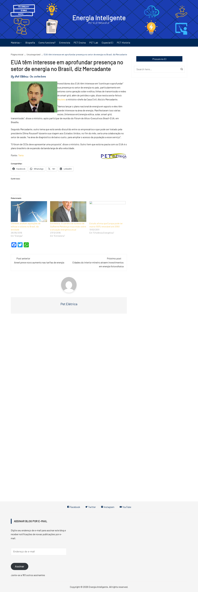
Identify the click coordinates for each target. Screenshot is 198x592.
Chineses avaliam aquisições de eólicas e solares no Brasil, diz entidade (25, 226)
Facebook (74, 506)
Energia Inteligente (99, 17)
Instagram (108, 506)
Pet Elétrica (21, 76)
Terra (21, 155)
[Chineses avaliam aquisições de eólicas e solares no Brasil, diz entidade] (29, 211)
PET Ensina (80, 42)
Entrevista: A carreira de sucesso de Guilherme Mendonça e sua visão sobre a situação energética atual (68, 226)
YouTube (126, 506)
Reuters (61, 99)
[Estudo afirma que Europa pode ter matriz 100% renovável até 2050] (107, 211)
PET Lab (93, 42)
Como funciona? (47, 42)
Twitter (92, 506)
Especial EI (107, 42)
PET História (123, 42)
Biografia (30, 42)
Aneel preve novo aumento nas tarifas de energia (39, 262)
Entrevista (64, 42)
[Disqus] (69, 362)
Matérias (15, 42)
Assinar (19, 566)
